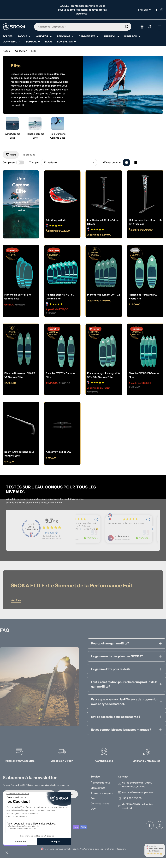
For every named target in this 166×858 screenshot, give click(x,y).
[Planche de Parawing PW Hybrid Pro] (145, 269)
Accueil (7, 50)
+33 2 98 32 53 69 (132, 798)
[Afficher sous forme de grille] (126, 162)
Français (143, 10)
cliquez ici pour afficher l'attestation (109, 848)
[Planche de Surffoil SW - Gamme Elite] (20, 269)
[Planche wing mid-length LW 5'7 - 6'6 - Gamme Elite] (103, 347)
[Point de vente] (142, 27)
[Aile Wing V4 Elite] (62, 194)
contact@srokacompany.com (138, 792)
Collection (21, 50)
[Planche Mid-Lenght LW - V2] (103, 269)
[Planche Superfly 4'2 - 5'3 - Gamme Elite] (62, 269)
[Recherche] (127, 27)
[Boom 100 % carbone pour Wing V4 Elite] (20, 426)
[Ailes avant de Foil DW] (62, 426)
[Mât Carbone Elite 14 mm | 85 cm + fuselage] (145, 194)
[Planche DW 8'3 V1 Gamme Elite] (145, 347)
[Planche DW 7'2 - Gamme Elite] (62, 347)
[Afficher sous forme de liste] (135, 162)
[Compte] (150, 27)
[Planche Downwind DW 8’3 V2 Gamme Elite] (20, 347)
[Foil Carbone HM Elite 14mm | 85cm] (103, 194)
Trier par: (34, 162)
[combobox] (82, 27)
